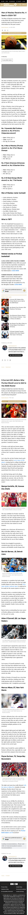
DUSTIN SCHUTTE (12, 345)
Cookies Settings (20, 891)
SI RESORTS (25, 1)
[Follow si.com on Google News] (24, 290)
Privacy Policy (4, 887)
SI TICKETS (18, 1)
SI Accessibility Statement (7, 891)
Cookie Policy (19, 887)
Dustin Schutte (4, 27)
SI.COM (2, 1)
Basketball (8, 367)
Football (7, 875)
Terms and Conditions (21, 889)
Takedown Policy (5, 889)
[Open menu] (2, 4)
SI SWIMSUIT (12, 1)
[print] (10, 360)
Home (2, 367)
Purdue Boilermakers (7, 60)
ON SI (7, 1)
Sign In (24, 4)
